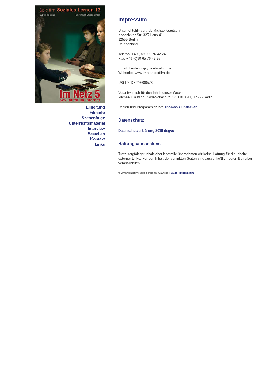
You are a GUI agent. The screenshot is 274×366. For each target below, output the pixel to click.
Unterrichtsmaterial (87, 123)
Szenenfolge (93, 117)
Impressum (186, 172)
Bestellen (96, 134)
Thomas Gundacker (180, 107)
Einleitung (95, 107)
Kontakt (97, 139)
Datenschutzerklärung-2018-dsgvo (146, 131)
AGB (174, 172)
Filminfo (97, 112)
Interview (96, 128)
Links (100, 144)
